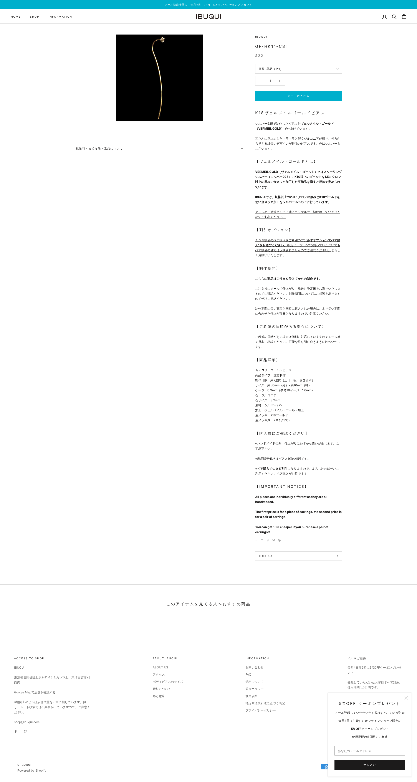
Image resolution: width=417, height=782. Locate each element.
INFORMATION (60, 16)
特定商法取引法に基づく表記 (265, 703)
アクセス (159, 674)
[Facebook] (268, 540)
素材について (162, 689)
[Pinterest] (279, 540)
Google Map (22, 692)
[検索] (394, 16)
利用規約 (251, 696)
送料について (254, 681)
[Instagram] (25, 731)
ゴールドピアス (281, 370)
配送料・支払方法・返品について (99, 148)
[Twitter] (273, 540)
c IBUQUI (24, 764)
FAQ (248, 674)
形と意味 (159, 696)
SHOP (35, 16)
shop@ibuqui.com (27, 722)
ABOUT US (160, 667)
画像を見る (266, 555)
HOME (16, 16)
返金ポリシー (254, 689)
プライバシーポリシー (260, 710)
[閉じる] (406, 698)
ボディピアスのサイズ (168, 681)
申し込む (370, 764)
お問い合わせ (254, 667)
